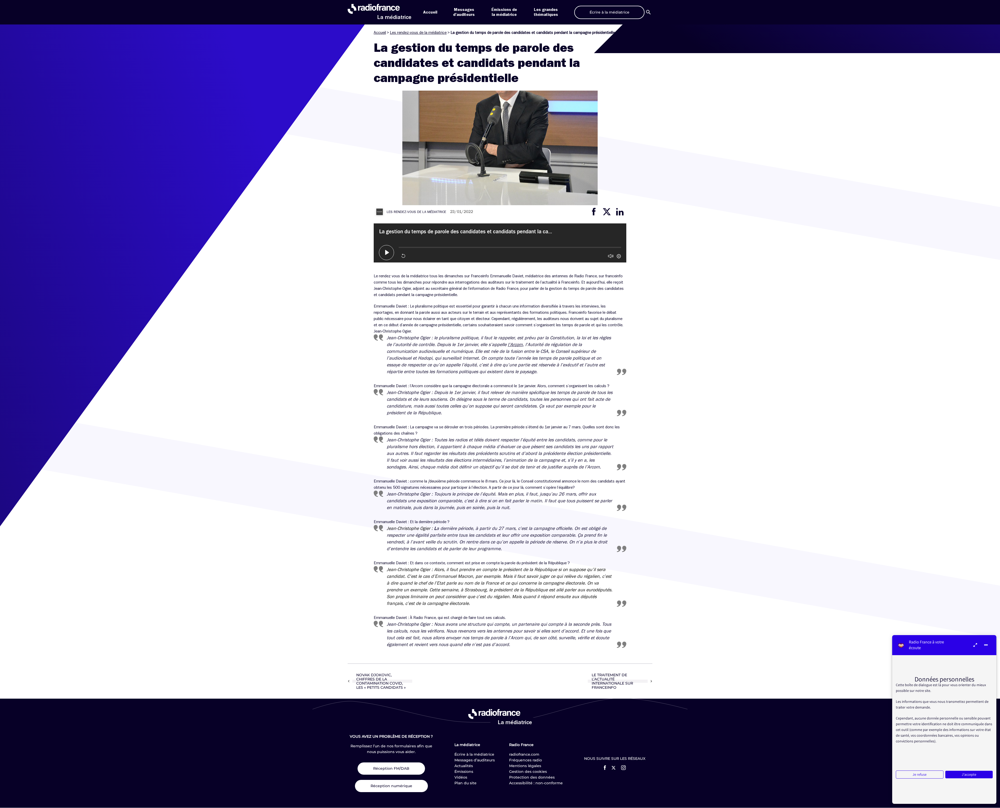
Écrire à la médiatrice (474, 754)
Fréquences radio (525, 760)
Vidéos (460, 777)
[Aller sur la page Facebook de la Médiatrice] (605, 767)
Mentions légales (525, 765)
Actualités (463, 765)
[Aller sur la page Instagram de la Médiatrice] (623, 767)
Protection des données (532, 777)
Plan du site (465, 783)
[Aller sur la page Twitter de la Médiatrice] (613, 768)
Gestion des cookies (528, 771)
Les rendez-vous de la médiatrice (418, 32)
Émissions (463, 771)
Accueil (430, 12)
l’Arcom (515, 344)
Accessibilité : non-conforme (536, 783)
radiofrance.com (524, 754)
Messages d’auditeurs (474, 760)
